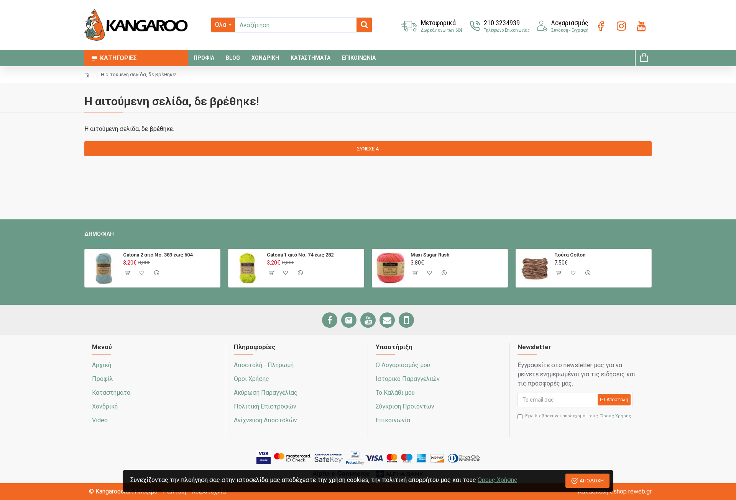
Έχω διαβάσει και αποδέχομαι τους (578, 415)
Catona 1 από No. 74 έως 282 (300, 255)
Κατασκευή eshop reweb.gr (615, 491)
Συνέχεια (368, 149)
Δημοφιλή (99, 234)
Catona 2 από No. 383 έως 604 (157, 255)
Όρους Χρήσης (498, 480)
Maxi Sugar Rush (430, 255)
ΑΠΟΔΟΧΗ (592, 481)
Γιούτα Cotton (569, 255)
